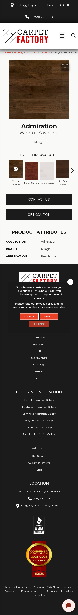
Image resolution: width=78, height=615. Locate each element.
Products (45, 52)
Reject (49, 316)
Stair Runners (39, 357)
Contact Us (39, 199)
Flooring (18, 52)
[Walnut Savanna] (16, 169)
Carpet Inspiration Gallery (39, 399)
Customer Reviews (39, 462)
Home (7, 52)
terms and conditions (26, 307)
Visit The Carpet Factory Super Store (39, 491)
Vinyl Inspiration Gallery (39, 420)
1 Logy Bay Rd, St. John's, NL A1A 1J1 (43, 5)
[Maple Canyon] (31, 171)
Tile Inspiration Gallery (39, 427)
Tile (39, 350)
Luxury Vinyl (39, 343)
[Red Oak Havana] (62, 169)
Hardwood (31, 52)
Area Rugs (39, 364)
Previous (6, 169)
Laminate (39, 336)
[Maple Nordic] (47, 171)
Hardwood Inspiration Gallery (39, 406)
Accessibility (11, 591)
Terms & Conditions (50, 591)
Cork (39, 378)
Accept (29, 316)
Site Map (68, 591)
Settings (39, 324)
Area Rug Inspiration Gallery (39, 434)
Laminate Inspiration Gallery (39, 413)
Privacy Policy (28, 591)
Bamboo (39, 371)
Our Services (39, 455)
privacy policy (44, 303)
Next (72, 169)
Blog (39, 469)
